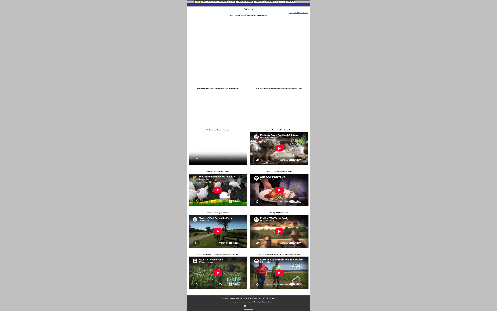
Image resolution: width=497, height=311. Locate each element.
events (232, 1)
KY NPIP (265, 298)
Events (240, 298)
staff (204, 1)
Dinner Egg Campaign (244, 1)
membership (212, 1)
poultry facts (259, 1)
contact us (290, 1)
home (197, 1)
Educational (233, 298)
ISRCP (282, 1)
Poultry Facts (257, 298)
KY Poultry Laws (271, 1)
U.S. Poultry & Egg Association (262, 302)
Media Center (248, 298)
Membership (224, 298)
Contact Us (272, 298)
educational (223, 1)
